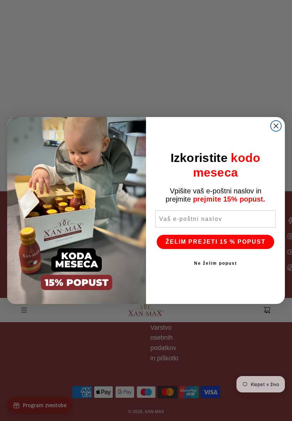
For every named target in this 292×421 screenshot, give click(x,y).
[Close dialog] (276, 126)
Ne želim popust (215, 263)
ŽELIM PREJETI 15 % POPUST (216, 242)
